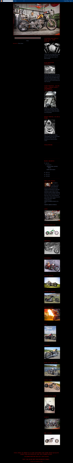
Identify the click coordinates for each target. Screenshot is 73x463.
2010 (47, 176)
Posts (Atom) (20, 43)
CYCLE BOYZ (36, 6)
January (48, 164)
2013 (47, 163)
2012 (47, 172)
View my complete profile (50, 204)
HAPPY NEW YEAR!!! (51, 169)
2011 (47, 174)
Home (27, 40)
